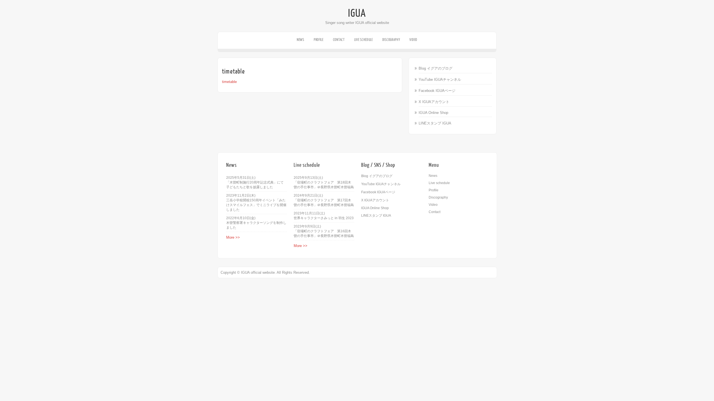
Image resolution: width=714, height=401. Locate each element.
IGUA (357, 13)
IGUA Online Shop (433, 113)
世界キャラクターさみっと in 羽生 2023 (324, 218)
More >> (233, 237)
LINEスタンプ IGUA (435, 123)
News (300, 40)
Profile (319, 40)
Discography (391, 40)
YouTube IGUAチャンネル (440, 79)
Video (413, 40)
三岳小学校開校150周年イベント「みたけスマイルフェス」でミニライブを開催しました (256, 205)
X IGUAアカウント (434, 102)
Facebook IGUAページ (437, 91)
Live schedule (363, 40)
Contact (339, 40)
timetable (229, 82)
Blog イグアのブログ (435, 68)
